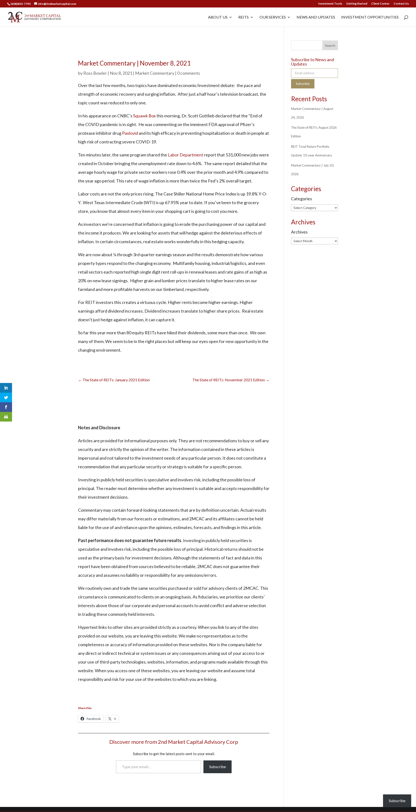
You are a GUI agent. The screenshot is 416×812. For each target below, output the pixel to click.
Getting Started (356, 3)
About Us (218, 17)
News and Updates (316, 17)
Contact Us (401, 3)
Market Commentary (154, 73)
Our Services (273, 17)
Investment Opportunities (370, 17)
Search (330, 45)
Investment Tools (330, 3)
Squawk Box (144, 115)
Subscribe (217, 766)
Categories (301, 198)
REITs (243, 17)
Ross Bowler (95, 73)
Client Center (380, 3)
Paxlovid (130, 133)
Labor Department (185, 154)
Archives (299, 232)
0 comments (188, 73)
